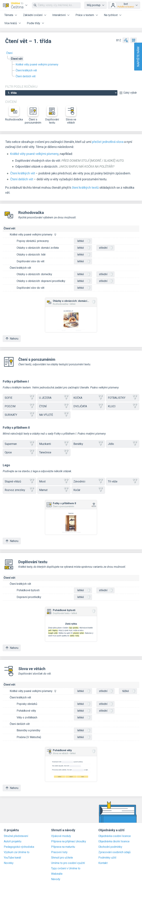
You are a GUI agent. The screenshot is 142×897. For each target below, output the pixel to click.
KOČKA (77, 397)
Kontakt (103, 863)
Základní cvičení (32, 15)
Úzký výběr (130, 92)
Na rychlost (111, 15)
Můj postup (93, 5)
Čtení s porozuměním (33, 121)
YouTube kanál (12, 857)
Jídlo (111, 444)
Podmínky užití (107, 857)
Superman (11, 444)
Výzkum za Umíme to (16, 852)
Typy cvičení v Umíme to (65, 868)
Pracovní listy (59, 852)
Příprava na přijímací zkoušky (68, 841)
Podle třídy (33, 23)
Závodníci (79, 481)
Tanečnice (45, 452)
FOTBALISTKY (116, 397)
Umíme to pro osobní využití (68, 863)
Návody (55, 879)
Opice (8, 452)
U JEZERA (45, 397)
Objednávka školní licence (114, 841)
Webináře (57, 873)
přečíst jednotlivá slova (107, 142)
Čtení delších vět (26, 76)
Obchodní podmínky (110, 846)
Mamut (43, 490)
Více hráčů (10, 23)
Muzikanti (45, 444)
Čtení (9, 53)
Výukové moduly (61, 836)
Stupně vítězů (13, 481)
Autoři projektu (12, 841)
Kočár (76, 490)
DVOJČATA (80, 406)
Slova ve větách (71, 121)
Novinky (9, 863)
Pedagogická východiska (19, 846)
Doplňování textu (52, 121)
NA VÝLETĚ (46, 414)
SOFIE (8, 397)
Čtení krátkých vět (26, 70)
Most (42, 481)
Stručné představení (16, 836)
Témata (8, 15)
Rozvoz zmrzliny (15, 490)
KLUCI (112, 406)
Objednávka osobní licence (114, 836)
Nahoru (14, 338)
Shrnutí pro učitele (62, 857)
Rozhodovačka (14, 119)
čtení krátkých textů (85, 187)
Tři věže (112, 481)
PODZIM (10, 406)
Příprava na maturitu (63, 846)
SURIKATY (11, 414)
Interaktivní (59, 15)
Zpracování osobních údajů (114, 852)
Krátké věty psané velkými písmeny (37, 64)
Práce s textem (85, 15)
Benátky (78, 444)
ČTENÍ (43, 406)
